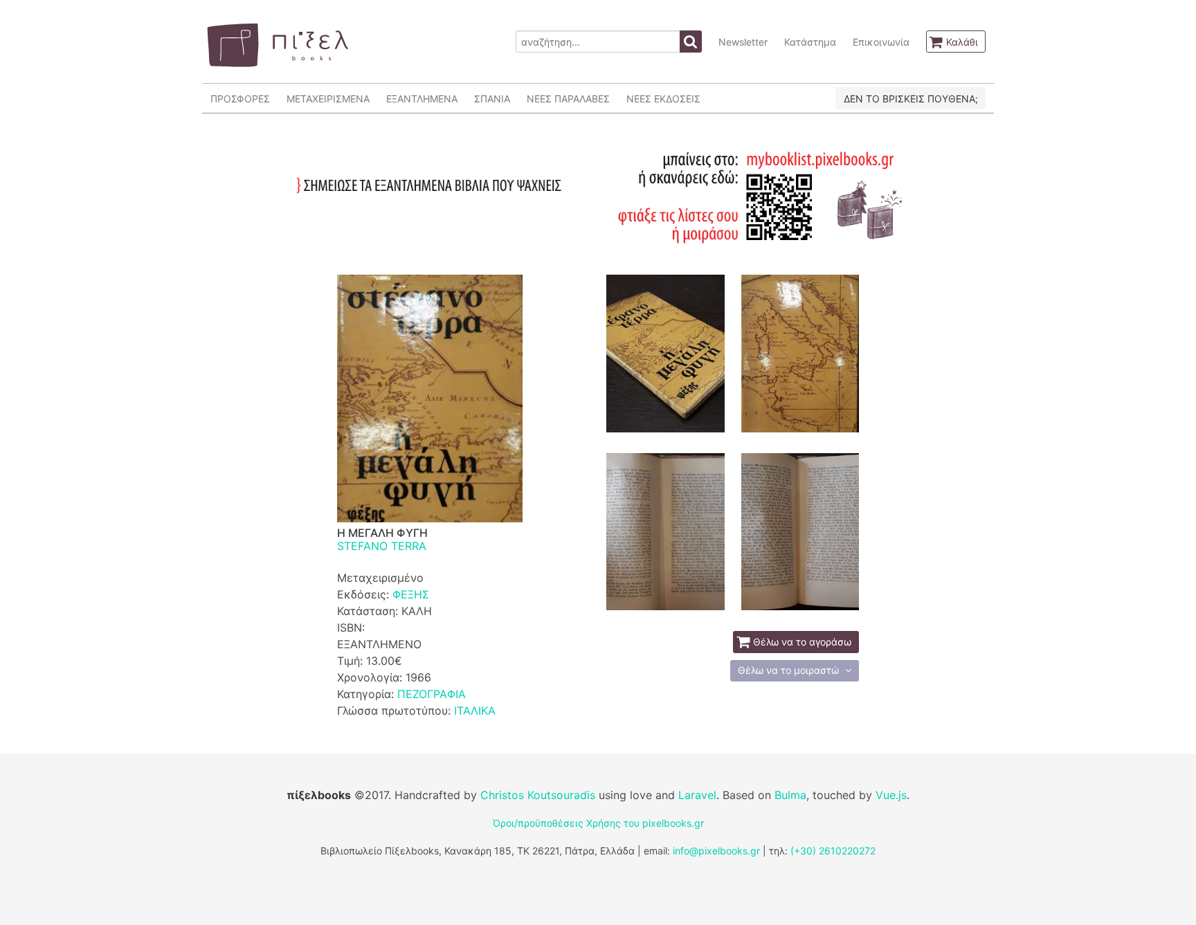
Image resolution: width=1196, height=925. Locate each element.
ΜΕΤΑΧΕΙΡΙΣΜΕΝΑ (328, 98)
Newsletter (743, 42)
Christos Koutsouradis (537, 795)
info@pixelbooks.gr (716, 851)
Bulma (790, 795)
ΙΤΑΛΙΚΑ (475, 710)
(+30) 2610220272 (833, 851)
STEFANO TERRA (381, 546)
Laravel (697, 795)
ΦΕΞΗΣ (410, 594)
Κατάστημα (810, 42)
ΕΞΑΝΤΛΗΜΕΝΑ (421, 98)
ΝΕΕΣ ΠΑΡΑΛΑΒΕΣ (568, 98)
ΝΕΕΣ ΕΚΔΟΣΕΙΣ (663, 98)
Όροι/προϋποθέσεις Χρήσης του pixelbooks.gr (598, 823)
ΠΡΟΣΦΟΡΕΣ (240, 98)
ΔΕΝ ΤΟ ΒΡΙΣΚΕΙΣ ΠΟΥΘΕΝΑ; (911, 98)
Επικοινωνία (881, 42)
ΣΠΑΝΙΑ (492, 98)
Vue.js (891, 795)
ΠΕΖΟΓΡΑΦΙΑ (431, 694)
